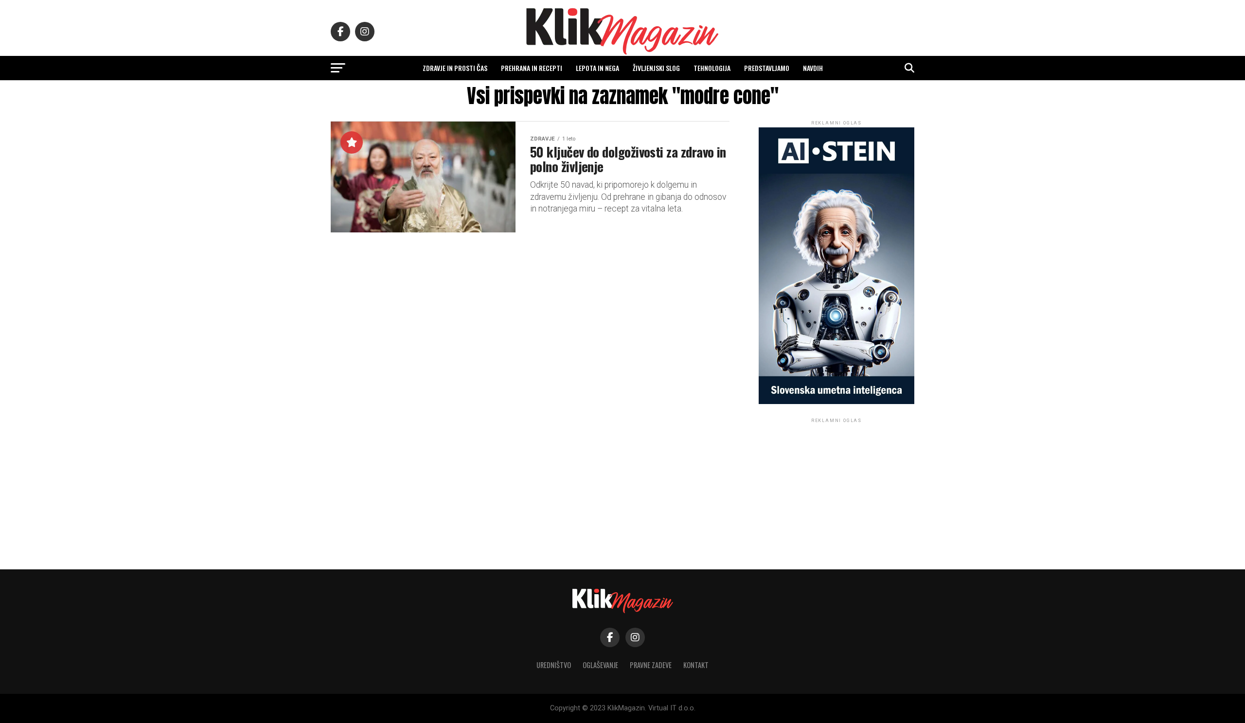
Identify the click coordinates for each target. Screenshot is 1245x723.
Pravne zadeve (651, 665)
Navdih (813, 68)
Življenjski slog (656, 68)
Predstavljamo (766, 68)
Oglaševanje (600, 665)
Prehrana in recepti (531, 68)
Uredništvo (553, 665)
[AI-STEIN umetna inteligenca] (836, 402)
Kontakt (696, 665)
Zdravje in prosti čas (455, 68)
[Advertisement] (836, 486)
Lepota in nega (597, 68)
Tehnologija (712, 68)
